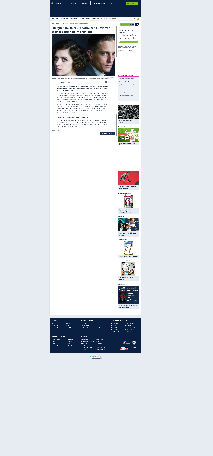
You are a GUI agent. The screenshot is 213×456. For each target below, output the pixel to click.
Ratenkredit (128, 325)
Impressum (84, 343)
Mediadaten (99, 343)
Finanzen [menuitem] (62, 19)
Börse (53, 323)
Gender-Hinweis (100, 339)
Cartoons (83, 323)
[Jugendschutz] (95, 356)
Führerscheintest (85, 327)
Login (136, 24)
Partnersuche (69, 327)
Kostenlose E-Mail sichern (127, 24)
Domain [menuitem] (103, 19)
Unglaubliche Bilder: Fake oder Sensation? (126, 95)
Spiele (97, 323)
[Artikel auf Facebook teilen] (106, 82)
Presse (97, 341)
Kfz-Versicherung (115, 331)
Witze (97, 329)
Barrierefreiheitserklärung (87, 341)
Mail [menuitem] (98, 19)
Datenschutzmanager (86, 347)
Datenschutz (84, 345)
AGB (82, 351)
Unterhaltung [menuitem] (73, 19)
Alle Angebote (132, 3)
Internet (85, 3)
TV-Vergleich (128, 331)
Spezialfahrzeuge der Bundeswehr (125, 92)
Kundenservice (84, 339)
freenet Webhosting (115, 329)
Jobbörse (68, 323)
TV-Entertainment (99, 3)
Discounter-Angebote (116, 323)
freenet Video (69, 339)
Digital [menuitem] (88, 19)
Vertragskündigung (100, 347)
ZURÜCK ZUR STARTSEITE (107, 133)
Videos (97, 325)
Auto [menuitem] (67, 19)
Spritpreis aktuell (56, 325)
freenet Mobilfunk (56, 339)
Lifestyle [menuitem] (82, 19)
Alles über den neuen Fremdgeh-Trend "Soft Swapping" (127, 85)
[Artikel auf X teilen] (108, 82)
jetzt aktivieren (124, 41)
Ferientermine (55, 327)
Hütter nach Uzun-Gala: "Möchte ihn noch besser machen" (127, 89)
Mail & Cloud (115, 3)
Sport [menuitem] (57, 19)
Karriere (98, 345)
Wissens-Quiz (99, 327)
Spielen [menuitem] (94, 19)
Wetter (68, 325)
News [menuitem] (53, 19)
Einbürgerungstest (85, 325)
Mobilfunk (72, 3)
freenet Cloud (114, 325)
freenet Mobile (69, 341)
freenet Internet (56, 343)
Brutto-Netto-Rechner (130, 327)
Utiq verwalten (84, 349)
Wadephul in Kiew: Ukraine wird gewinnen (126, 78)
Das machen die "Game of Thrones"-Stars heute (127, 81)
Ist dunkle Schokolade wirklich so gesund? (126, 99)
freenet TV (54, 341)
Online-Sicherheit (129, 323)
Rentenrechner (128, 329)
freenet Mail (114, 327)
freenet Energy (55, 345)
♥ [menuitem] (106, 19)
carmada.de (69, 345)
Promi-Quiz (84, 329)
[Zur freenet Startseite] (56, 3)
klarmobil (68, 343)
